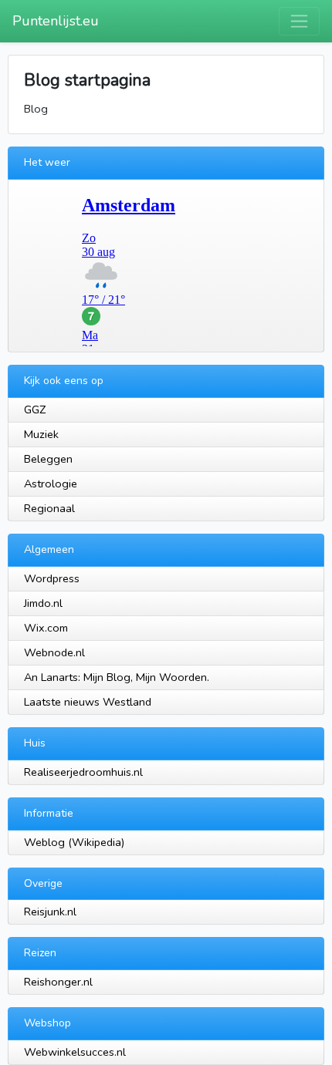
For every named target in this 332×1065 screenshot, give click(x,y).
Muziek (41, 434)
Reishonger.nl (58, 981)
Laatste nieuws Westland (87, 701)
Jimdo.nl (43, 603)
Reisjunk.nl (50, 911)
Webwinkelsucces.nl (75, 1052)
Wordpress (52, 578)
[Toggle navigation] (299, 21)
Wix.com (46, 627)
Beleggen (48, 459)
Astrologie (50, 483)
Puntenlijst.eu (55, 21)
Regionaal (49, 508)
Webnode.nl (54, 652)
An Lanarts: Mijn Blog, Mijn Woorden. (116, 677)
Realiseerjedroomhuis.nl (83, 772)
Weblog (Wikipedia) (74, 842)
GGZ (35, 409)
